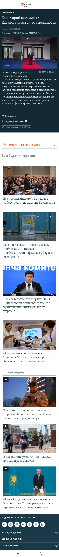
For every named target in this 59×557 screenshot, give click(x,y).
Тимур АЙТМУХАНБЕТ (33, 33)
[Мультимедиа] (18, 553)
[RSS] (42, 524)
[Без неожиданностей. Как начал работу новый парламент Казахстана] (29, 180)
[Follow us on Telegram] (23, 524)
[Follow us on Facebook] (17, 524)
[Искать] (41, 553)
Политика (8, 13)
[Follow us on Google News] (36, 524)
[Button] (9, 117)
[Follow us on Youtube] (4, 524)
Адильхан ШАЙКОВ (11, 33)
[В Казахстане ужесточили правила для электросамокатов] (29, 438)
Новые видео (13, 372)
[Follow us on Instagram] (10, 524)
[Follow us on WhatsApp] (29, 524)
